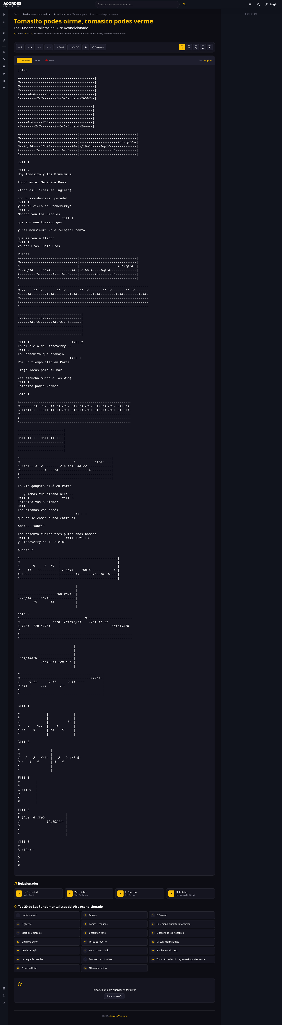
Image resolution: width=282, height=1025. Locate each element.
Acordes (26, 60)
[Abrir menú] (250, 4)
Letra (37, 60)
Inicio (16, 14)
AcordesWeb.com (118, 1015)
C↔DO (75, 47)
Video (51, 60)
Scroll (61, 47)
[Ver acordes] (4, 81)
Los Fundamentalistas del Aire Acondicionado (46, 14)
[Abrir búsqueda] (258, 4)
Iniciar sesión (115, 996)
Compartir (99, 47)
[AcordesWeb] (17, 4)
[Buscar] (184, 4)
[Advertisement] (251, 74)
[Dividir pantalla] (4, 88)
